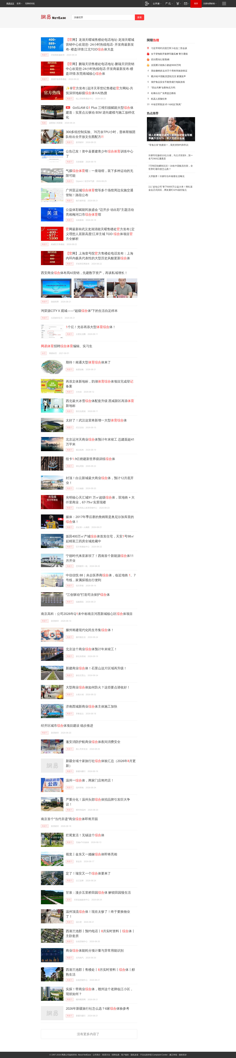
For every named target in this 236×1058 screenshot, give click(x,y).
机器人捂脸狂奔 (159, 98)
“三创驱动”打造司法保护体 (88, 594)
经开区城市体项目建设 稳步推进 (67, 725)
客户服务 (125, 1055)
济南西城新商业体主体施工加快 (91, 706)
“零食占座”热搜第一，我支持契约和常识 (168, 145)
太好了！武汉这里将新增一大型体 (96, 420)
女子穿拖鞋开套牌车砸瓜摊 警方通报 (169, 53)
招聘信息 (115, 1055)
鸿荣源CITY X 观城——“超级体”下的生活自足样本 (79, 310)
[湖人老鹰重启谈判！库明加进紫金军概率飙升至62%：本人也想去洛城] (171, 129)
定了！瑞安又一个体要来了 (88, 873)
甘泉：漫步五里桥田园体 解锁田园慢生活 (98, 892)
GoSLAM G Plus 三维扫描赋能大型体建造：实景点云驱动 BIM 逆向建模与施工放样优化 (100, 112)
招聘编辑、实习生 (66, 346)
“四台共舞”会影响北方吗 (163, 87)
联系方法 (106, 1055)
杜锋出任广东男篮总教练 (163, 93)
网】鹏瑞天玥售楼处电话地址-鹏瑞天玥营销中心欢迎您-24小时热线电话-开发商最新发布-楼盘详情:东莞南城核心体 (100, 69)
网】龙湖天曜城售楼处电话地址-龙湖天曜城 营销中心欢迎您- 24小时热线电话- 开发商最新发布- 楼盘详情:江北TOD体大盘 (100, 44)
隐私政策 (134, 1055)
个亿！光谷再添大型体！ (91, 327)
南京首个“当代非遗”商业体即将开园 (69, 819)
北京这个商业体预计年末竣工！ (91, 649)
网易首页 (10, 3)
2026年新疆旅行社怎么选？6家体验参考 (97, 1008)
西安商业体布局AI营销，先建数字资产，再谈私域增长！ (84, 273)
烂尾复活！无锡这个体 (85, 835)
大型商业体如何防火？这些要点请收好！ (98, 687)
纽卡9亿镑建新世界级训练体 (90, 459)
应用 (19, 3)
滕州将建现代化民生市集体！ (90, 630)
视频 (44, 122)
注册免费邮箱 (209, 3)
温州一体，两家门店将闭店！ (90, 780)
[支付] (178, 3)
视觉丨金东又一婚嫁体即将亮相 (91, 854)
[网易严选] (168, 3)
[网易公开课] (157, 3)
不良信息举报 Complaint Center (154, 1055)
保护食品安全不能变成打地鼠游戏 (168, 81)
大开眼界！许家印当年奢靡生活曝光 (166, 176)
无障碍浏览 (30, 3)
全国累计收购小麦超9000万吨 (166, 65)
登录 (196, 3)
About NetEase (84, 1055)
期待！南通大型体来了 (88, 362)
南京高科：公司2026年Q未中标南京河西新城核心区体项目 (87, 614)
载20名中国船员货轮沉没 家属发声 (168, 76)
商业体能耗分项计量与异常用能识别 (95, 950)
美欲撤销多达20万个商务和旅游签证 (169, 70)
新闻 (69, 899)
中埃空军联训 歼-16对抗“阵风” (166, 104)
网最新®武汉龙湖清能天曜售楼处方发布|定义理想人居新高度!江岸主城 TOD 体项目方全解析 (100, 234)
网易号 (45, 55)
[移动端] (147, 3)
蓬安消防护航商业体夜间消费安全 (93, 742)
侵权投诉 (183, 1055)
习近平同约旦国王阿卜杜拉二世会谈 (169, 48)
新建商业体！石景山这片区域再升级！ (96, 668)
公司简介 (97, 1055)
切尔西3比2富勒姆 (160, 59)
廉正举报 (173, 1055)
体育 (44, 353)
